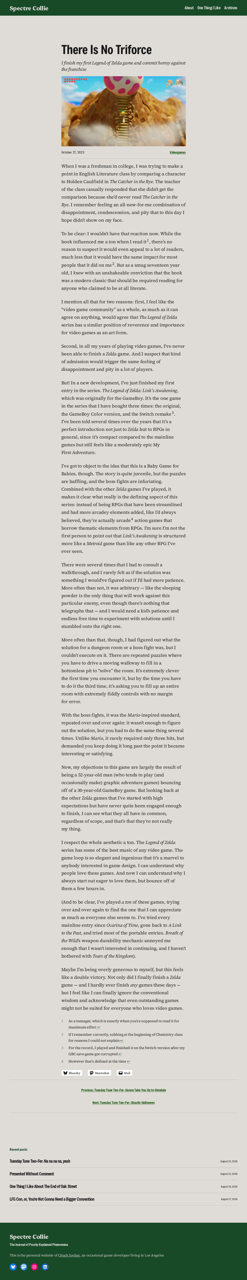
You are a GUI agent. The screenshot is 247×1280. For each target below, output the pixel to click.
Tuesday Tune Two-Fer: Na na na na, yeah (40, 1161)
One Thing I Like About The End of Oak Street (43, 1186)
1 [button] (148, 240)
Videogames (178, 152)
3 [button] (173, 412)
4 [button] (132, 519)
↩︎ (98, 1027)
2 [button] (113, 263)
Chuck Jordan (69, 1255)
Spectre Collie (29, 8)
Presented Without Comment (32, 1174)
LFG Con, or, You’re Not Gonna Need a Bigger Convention (52, 1199)
